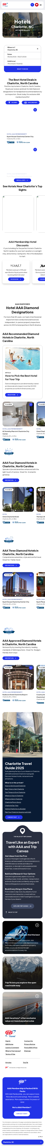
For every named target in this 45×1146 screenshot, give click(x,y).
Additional (11, 61)
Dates (9, 54)
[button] (19, 130)
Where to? (11, 47)
